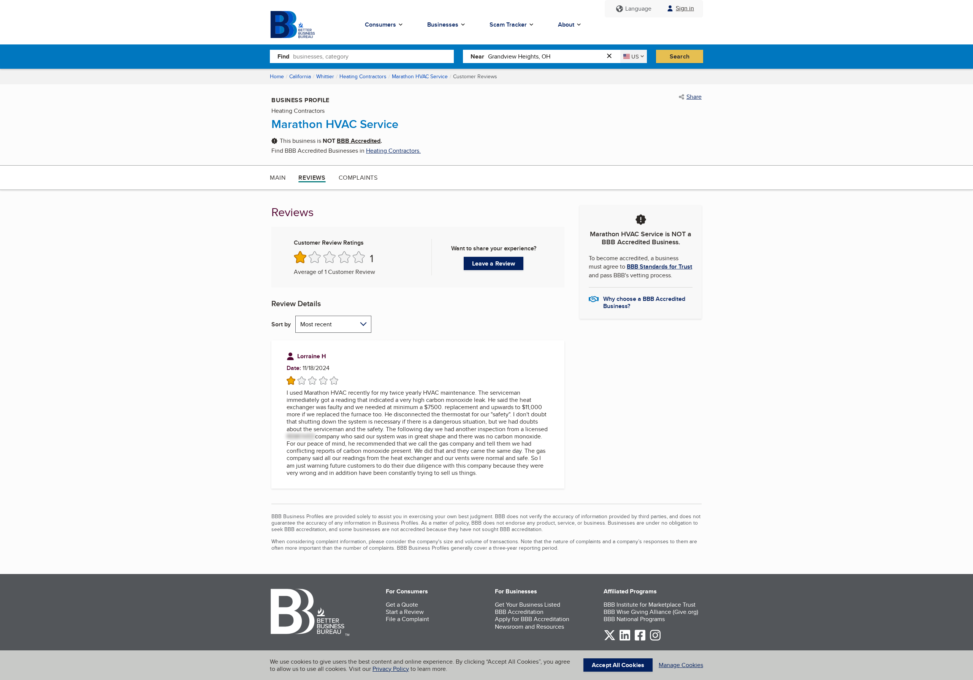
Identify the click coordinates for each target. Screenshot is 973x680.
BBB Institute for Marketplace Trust (650, 604)
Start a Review (405, 611)
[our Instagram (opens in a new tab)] (655, 639)
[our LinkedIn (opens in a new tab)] (625, 639)
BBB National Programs (634, 619)
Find (283, 56)
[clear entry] (611, 56)
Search (679, 56)
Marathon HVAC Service (420, 76)
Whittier (325, 76)
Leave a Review (493, 263)
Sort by (281, 324)
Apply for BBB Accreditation (532, 619)
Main (277, 177)
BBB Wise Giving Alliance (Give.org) (651, 611)
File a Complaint (407, 619)
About (566, 24)
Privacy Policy (390, 668)
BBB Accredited (358, 140)
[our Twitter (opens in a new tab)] (610, 639)
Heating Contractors (363, 76)
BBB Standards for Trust (659, 266)
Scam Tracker (508, 24)
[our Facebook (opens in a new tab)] (640, 639)
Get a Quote (402, 604)
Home (277, 76)
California (300, 76)
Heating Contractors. (393, 150)
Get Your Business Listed (527, 604)
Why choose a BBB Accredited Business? (644, 302)
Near (477, 56)
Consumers (380, 24)
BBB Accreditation (519, 611)
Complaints (358, 177)
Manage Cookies (681, 665)
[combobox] (373, 56)
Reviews (311, 177)
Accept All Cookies (618, 665)
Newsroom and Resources (529, 626)
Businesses (442, 24)
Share (694, 97)
